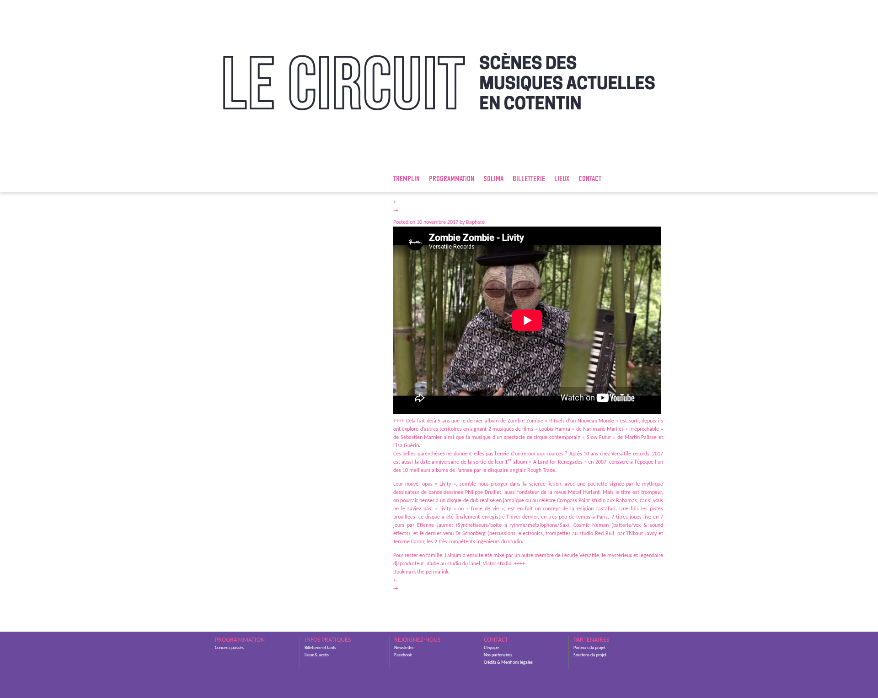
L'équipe (491, 647)
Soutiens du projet (589, 655)
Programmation (451, 179)
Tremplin (406, 179)
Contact (589, 179)
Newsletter (404, 647)
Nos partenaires (498, 655)
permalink (437, 572)
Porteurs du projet (589, 647)
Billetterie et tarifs (320, 647)
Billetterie (529, 179)
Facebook (403, 655)
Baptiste (475, 222)
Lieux (561, 179)
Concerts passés (229, 647)
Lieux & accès (317, 655)
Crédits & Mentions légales (508, 662)
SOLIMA (493, 179)
